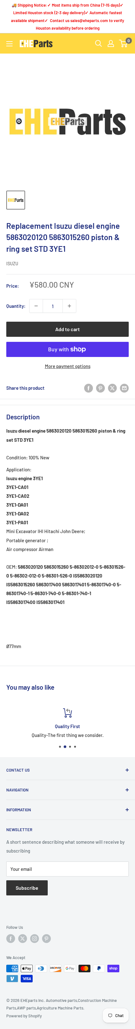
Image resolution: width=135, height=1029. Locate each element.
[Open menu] (9, 43)
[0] (123, 43)
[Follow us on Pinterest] (46, 938)
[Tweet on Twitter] (112, 388)
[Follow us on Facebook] (10, 938)
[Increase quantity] (69, 306)
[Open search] (98, 43)
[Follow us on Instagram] (34, 938)
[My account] (111, 43)
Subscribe (27, 888)
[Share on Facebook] (88, 388)
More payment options (67, 366)
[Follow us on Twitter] (22, 938)
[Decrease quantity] (36, 306)
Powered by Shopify (24, 1015)
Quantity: (15, 306)
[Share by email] (124, 388)
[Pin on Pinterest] (100, 388)
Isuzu (12, 263)
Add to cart (67, 329)
